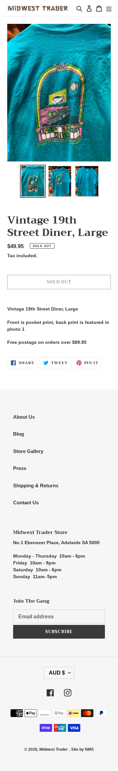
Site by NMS (82, 749)
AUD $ (57, 673)
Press (19, 468)
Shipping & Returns (35, 485)
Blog (18, 434)
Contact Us (26, 502)
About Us (24, 417)
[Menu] (109, 8)
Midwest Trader (53, 749)
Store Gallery (28, 451)
